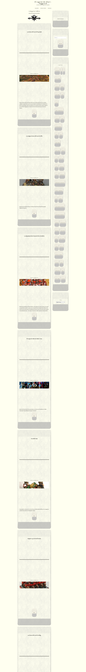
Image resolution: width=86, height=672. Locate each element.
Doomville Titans (34, 439)
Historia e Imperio (43, 8)
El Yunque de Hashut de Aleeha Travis (34, 339)
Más (34, 113)
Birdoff (62, 86)
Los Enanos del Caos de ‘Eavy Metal (34, 32)
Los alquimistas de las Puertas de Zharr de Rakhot (34, 236)
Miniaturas (49, 8)
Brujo (62, 94)
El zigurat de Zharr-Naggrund (43, 3)
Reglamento (37, 8)
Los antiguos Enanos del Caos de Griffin (34, 136)
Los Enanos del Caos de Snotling (34, 635)
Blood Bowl (57, 94)
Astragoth (57, 86)
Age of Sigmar (57, 78)
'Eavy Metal (57, 70)
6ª (61, 70)
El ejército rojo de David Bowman (34, 539)
